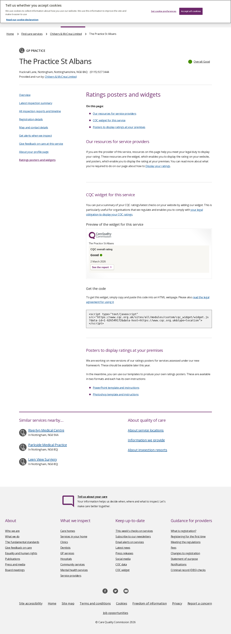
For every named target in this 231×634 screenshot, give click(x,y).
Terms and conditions (95, 603)
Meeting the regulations (186, 542)
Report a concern (200, 603)
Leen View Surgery (42, 459)
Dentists (65, 548)
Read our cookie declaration (22, 19)
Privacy (177, 603)
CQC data (121, 564)
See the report (100, 267)
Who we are (12, 531)
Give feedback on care (18, 548)
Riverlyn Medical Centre (46, 430)
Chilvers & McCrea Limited (66, 34)
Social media (123, 559)
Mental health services (74, 570)
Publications (12, 559)
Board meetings (15, 570)
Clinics (64, 542)
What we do (12, 536)
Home (10, 34)
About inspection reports (147, 450)
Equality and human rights (21, 553)
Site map (68, 603)
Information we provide (146, 440)
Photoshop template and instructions (116, 394)
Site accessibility (30, 603)
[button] (199, 61)
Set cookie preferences (163, 11)
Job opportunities (115, 613)
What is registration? (183, 531)
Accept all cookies (191, 11)
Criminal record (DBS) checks (188, 570)
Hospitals (66, 559)
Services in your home (73, 536)
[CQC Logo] (100, 238)
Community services (72, 564)
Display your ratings (157, 166)
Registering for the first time (188, 536)
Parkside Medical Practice (47, 445)
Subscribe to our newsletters (133, 536)
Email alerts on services (130, 542)
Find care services (32, 34)
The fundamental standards (22, 542)
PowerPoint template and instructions (116, 388)
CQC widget (123, 570)
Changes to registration (185, 553)
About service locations (146, 430)
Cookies (121, 603)
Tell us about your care (92, 497)
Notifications (179, 564)
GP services (67, 553)
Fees (173, 548)
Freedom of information (149, 603)
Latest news (123, 548)
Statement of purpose (184, 559)
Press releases (124, 553)
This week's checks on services (134, 531)
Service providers (70, 575)
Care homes (67, 531)
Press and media (15, 564)
